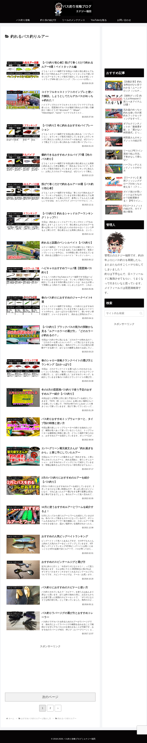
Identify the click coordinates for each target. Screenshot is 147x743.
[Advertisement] (50, 48)
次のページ (50, 697)
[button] (141, 313)
